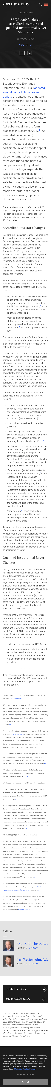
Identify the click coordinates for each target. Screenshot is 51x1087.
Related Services (16, 989)
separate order (18, 734)
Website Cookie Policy (24, 1069)
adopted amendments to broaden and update (24, 92)
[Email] (22, 53)
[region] (25, 1067)
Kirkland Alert (23, 910)
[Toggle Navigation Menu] (46, 5)
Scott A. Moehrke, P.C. (32, 943)
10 (21, 510)
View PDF (24, 45)
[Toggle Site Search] (40, 4)
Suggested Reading (18, 998)
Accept (25, 1082)
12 (17, 661)
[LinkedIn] (29, 53)
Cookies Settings (25, 1074)
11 (28, 520)
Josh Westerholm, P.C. (32, 959)
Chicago (33, 947)
